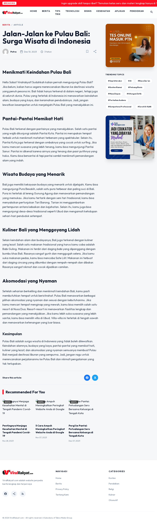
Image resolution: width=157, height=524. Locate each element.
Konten (112, 478)
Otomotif (113, 500)
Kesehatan (103, 11)
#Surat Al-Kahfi (144, 106)
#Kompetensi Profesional (119, 106)
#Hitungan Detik (134, 94)
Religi (111, 489)
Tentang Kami (62, 494)
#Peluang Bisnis (135, 87)
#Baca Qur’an (144, 81)
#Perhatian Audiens (117, 100)
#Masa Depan (114, 94)
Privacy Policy (62, 489)
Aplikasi (120, 11)
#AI (129, 81)
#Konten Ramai (115, 87)
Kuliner (112, 494)
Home (33, 11)
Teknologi (72, 11)
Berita (46, 11)
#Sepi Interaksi (115, 81)
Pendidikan (137, 11)
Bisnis (88, 11)
